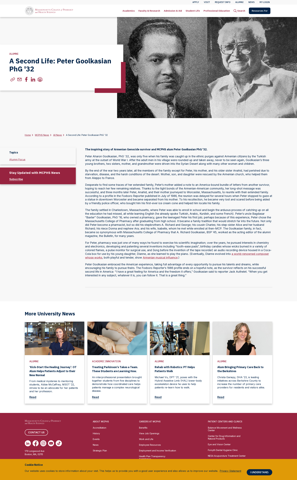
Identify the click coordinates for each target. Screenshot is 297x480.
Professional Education (217, 10)
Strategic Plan (100, 450)
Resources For (260, 10)
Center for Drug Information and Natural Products (224, 437)
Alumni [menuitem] (239, 2)
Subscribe (16, 179)
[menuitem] (129, 11)
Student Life (193, 10)
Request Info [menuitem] (222, 2)
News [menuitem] (251, 2)
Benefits (143, 427)
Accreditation (99, 427)
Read (32, 397)
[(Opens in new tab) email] (19, 79)
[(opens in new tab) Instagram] (43, 443)
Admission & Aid (173, 10)
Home (28, 135)
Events (96, 439)
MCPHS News (42, 135)
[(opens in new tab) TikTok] (59, 443)
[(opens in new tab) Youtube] (51, 443)
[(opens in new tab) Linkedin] (28, 443)
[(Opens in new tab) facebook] (26, 79)
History (96, 433)
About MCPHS (101, 421)
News (96, 445)
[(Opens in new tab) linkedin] (33, 79)
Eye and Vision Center (219, 444)
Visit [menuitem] (207, 2)
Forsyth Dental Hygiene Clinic (223, 450)
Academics (129, 10)
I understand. (259, 472)
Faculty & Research (149, 10)
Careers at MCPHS (150, 421)
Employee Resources (150, 445)
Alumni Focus (17, 159)
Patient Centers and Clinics (225, 421)
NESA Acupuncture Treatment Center (227, 456)
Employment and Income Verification (157, 450)
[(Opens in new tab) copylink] (12, 79)
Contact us (36, 432)
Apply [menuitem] (195, 2)
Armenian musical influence (160, 257)
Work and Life (146, 439)
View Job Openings (149, 433)
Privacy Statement (230, 470)
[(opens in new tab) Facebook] (35, 443)
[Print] (40, 79)
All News (57, 135)
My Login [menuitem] (265, 2)
